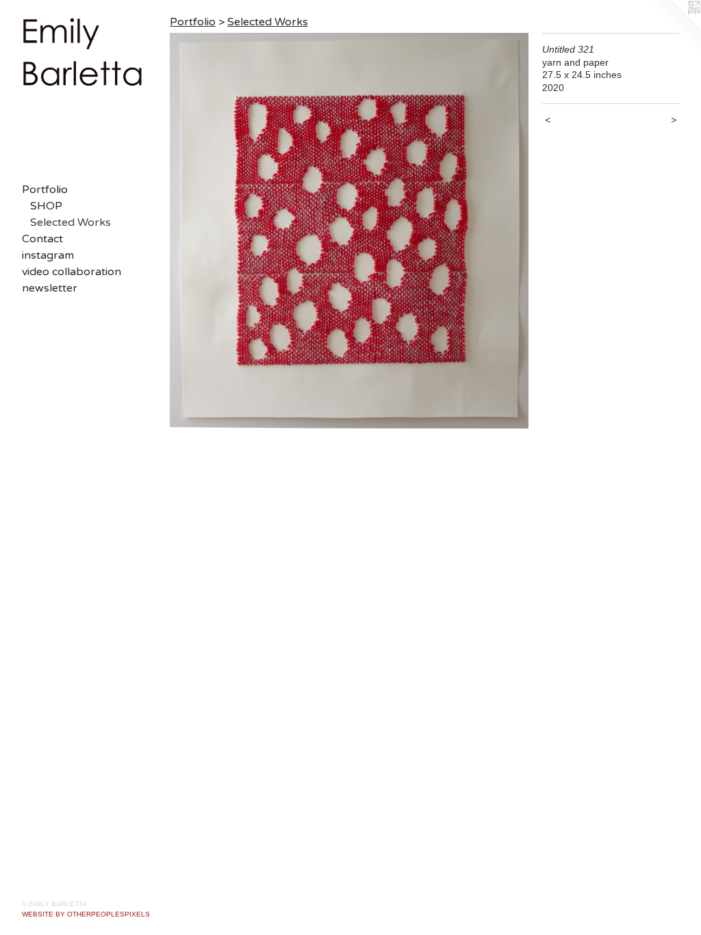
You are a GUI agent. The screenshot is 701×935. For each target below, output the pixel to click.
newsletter (49, 288)
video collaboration (71, 272)
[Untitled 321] (349, 230)
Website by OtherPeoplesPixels (86, 914)
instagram (48, 255)
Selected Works (70, 222)
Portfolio (45, 189)
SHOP (46, 206)
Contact (42, 239)
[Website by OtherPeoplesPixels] (673, 27)
